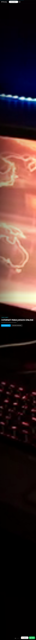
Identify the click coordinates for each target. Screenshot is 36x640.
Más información (5, 326)
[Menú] (20, 2)
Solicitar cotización (16, 326)
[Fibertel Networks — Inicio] (4, 2)
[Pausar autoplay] (21, 638)
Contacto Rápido (13, 1)
